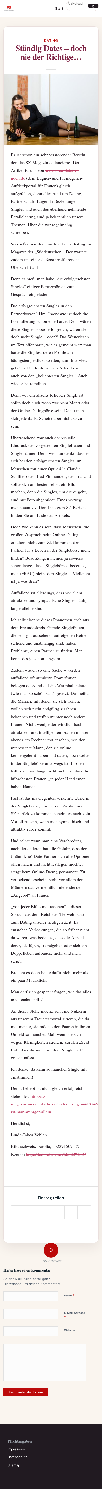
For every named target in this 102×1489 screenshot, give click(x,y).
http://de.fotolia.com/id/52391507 (56, 1154)
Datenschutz (17, 1457)
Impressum (16, 1449)
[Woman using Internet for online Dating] (51, 109)
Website (69, 1330)
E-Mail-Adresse (74, 1315)
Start (59, 8)
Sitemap (14, 1465)
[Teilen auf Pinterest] (57, 1212)
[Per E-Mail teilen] (84, 1212)
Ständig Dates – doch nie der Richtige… (51, 52)
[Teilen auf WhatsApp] (44, 1212)
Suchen (93, 6)
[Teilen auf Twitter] (31, 1212)
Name (69, 1295)
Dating (51, 40)
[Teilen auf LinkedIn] (71, 1212)
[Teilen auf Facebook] (18, 1212)
